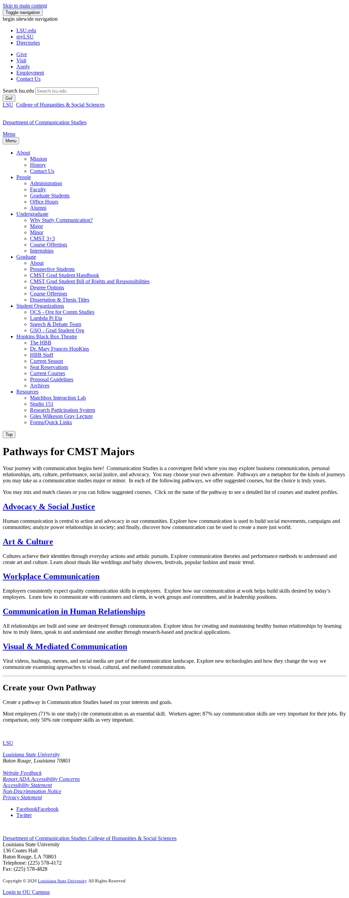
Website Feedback (22, 773)
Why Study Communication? (61, 220)
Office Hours (44, 202)
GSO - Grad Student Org (57, 330)
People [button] (23, 177)
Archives (39, 385)
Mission (38, 159)
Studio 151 (42, 404)
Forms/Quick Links (51, 422)
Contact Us (28, 79)
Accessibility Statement (27, 785)
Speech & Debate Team (55, 324)
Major (36, 226)
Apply (23, 66)
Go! (9, 98)
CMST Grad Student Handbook (64, 275)
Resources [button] (27, 392)
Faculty (38, 189)
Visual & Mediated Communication (65, 646)
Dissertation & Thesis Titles (59, 300)
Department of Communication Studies (45, 838)
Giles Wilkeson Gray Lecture (61, 416)
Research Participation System (62, 410)
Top (9, 434)
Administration (46, 183)
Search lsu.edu (18, 91)
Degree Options (47, 287)
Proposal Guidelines (51, 379)
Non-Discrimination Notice (32, 791)
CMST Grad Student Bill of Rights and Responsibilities (90, 281)
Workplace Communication (51, 576)
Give (21, 54)
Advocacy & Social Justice (49, 506)
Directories (28, 43)
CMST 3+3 (42, 238)
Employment (30, 73)
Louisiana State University (31, 754)
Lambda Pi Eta (46, 318)
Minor (36, 232)
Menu (9, 134)
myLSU (25, 36)
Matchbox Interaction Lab (58, 398)
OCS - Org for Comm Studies (62, 312)
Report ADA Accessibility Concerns (41, 779)
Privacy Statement (22, 797)
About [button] (23, 153)
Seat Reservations (49, 367)
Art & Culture (28, 541)
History (38, 165)
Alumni (38, 208)
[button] (37, 809)
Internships (42, 251)
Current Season (46, 361)
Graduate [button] (26, 257)
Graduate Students (50, 195)
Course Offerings (48, 244)
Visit (21, 60)
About (37, 263)
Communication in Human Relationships (74, 611)
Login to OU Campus (26, 892)
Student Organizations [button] (40, 306)
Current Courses (47, 373)
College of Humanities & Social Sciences (60, 105)
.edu (26, 30)
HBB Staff (41, 355)
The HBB (40, 343)
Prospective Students (52, 269)
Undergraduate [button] (32, 214)
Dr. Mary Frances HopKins (59, 349)
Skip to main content (25, 6)
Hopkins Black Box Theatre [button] (46, 336)
